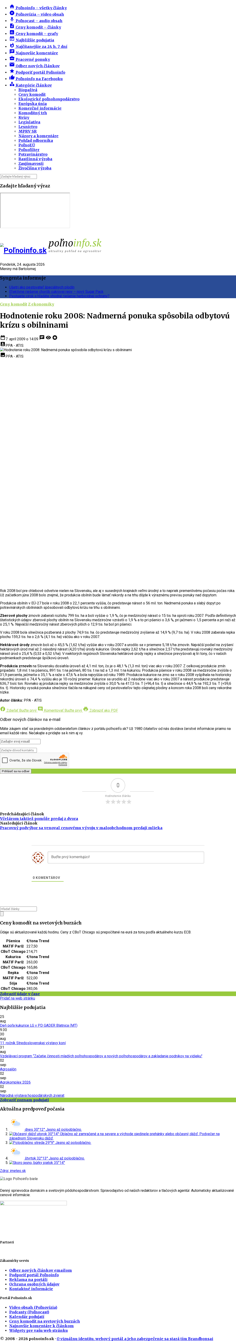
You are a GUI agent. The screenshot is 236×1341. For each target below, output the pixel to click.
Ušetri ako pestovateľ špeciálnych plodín (41, 287)
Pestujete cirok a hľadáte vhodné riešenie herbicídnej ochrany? (59, 296)
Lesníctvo (27, 126)
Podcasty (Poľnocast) (29, 1312)
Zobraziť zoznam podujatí (24, 1100)
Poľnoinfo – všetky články (38, 8)
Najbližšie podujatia (31, 40)
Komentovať (60, 710)
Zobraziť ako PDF (100, 710)
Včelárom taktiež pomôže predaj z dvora (39, 818)
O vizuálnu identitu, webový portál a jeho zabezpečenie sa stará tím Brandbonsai (135, 1338)
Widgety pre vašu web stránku (38, 1330)
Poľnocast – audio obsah (35, 20)
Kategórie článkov (30, 85)
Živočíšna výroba (34, 168)
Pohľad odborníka (35, 140)
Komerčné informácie (40, 108)
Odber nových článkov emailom (40, 1270)
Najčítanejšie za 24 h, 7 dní (38, 46)
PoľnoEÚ (26, 145)
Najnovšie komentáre (33, 53)
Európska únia (32, 103)
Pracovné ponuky (29, 59)
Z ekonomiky (41, 304)
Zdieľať (18, 710)
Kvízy (23, 117)
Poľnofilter (28, 149)
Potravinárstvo (32, 154)
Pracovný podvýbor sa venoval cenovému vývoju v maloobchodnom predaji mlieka (81, 827)
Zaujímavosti (31, 163)
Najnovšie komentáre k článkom (41, 1326)
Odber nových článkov (34, 66)
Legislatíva (29, 122)
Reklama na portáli (28, 1279)
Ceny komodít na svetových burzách (44, 1321)
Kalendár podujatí (26, 1316)
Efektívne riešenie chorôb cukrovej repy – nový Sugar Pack (56, 291)
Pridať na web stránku (17, 998)
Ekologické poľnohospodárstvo (49, 99)
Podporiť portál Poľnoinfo (37, 72)
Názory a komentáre (38, 136)
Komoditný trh (32, 113)
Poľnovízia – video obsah (36, 14)
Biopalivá (27, 89)
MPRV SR (27, 131)
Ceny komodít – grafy (33, 33)
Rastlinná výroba (35, 159)
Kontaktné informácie (31, 1288)
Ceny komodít (32, 94)
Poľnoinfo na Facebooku (36, 78)
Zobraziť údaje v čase (20, 993)
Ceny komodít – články (35, 27)
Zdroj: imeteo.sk (13, 1171)
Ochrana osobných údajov (34, 1284)
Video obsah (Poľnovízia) (33, 1307)
